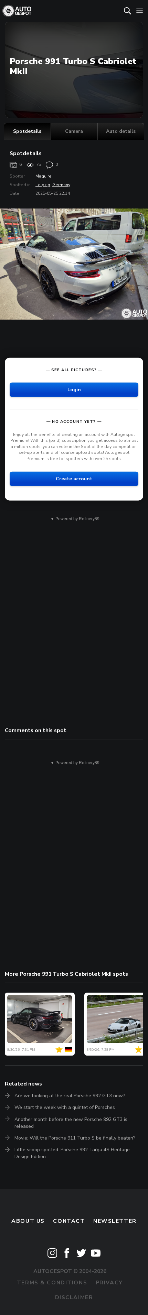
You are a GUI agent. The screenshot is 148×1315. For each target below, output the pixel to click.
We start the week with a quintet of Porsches (64, 1107)
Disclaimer (74, 1297)
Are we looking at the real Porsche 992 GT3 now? (69, 1095)
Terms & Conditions (52, 1282)
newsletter (115, 1221)
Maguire (43, 176)
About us (28, 1221)
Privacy (109, 1282)
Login (74, 389)
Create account (74, 478)
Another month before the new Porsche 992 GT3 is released (70, 1123)
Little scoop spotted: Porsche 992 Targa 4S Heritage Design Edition (72, 1153)
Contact (69, 1221)
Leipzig (42, 185)
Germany (61, 185)
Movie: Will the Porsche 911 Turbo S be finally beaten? (74, 1138)
